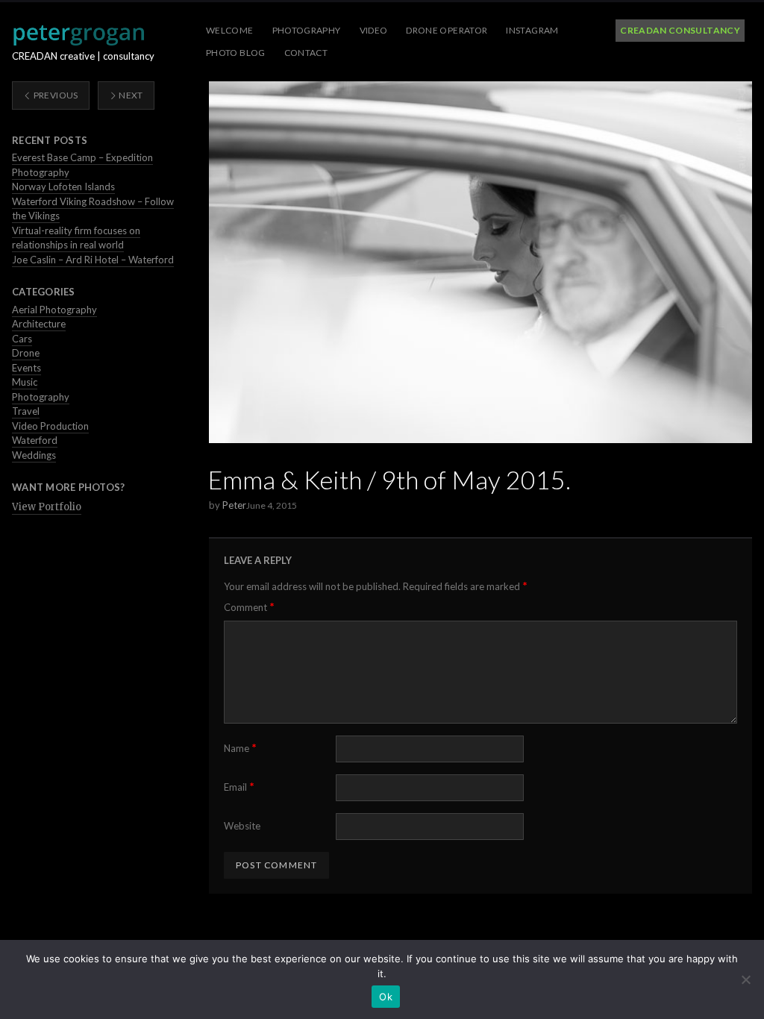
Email (239, 786)
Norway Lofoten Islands (63, 186)
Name (240, 747)
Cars (22, 339)
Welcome (230, 30)
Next (130, 95)
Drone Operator (446, 30)
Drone (26, 353)
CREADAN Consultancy (680, 30)
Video (374, 30)
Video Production (50, 426)
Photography (306, 30)
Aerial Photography (54, 310)
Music (24, 382)
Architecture (39, 324)
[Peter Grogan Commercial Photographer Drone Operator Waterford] (78, 35)
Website (242, 826)
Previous (54, 95)
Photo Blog (236, 52)
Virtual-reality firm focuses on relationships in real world (76, 238)
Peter (234, 505)
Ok (385, 997)
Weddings (34, 455)
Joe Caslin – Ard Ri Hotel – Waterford (93, 260)
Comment (249, 607)
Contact (306, 52)
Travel (26, 411)
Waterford (34, 440)
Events (26, 368)
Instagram (532, 30)
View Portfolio (46, 507)
